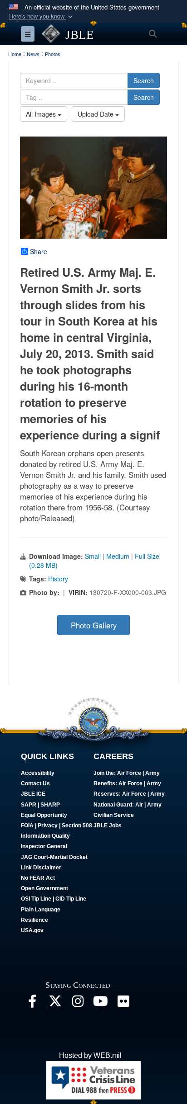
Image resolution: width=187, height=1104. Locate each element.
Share (38, 251)
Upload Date (96, 113)
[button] (41, 16)
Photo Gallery (94, 625)
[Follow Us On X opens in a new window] (55, 1003)
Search (143, 80)
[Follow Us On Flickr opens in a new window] (123, 1003)
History (58, 578)
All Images (42, 113)
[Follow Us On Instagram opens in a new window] (77, 1003)
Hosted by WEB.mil (90, 1055)
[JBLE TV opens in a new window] (100, 1003)
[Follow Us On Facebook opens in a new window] (32, 1003)
